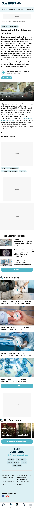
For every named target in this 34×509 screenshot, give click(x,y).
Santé (3, 9)
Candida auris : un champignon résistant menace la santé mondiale (16, 380)
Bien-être (12, 9)
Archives (23, 171)
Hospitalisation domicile (19, 21)
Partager (8, 78)
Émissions (30, 9)
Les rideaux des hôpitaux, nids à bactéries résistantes (23, 262)
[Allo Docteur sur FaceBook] (3, 496)
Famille (20, 9)
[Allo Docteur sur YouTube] (7, 496)
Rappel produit (21, 459)
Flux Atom (20, 484)
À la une (3, 507)
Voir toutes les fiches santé (17, 442)
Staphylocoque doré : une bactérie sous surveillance (8, 432)
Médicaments (17, 465)
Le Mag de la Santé (13, 462)
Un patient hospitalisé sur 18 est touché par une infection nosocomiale (17, 354)
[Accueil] (17, 452)
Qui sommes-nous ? (8, 475)
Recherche (24, 507)
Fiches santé (17, 507)
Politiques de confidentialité (22, 478)
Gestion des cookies (24, 475)
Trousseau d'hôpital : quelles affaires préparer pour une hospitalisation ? (16, 302)
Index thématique (23, 482)
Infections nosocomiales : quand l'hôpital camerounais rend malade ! (23, 242)
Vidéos (10, 507)
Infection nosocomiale (9, 171)
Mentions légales (7, 478)
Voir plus (17, 270)
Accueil (3, 21)
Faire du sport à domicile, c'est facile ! (23, 433)
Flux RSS (4, 484)
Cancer (24, 462)
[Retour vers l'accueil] (17, 3)
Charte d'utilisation (8, 482)
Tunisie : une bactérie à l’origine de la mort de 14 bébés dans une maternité (24, 253)
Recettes (11, 459)
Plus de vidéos (11, 277)
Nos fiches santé (13, 420)
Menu (30, 507)
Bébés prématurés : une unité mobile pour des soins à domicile (16, 328)
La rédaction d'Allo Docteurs (19, 72)
